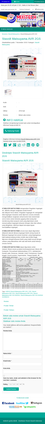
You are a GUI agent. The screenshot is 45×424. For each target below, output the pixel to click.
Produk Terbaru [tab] (9, 310)
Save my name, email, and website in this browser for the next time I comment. (22, 379)
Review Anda (7, 331)
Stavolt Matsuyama (13, 34)
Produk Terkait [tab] (8, 306)
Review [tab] (6, 301)
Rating (5, 384)
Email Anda (7, 361)
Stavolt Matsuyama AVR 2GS (21, 38)
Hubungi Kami (13, 131)
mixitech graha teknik (10, 421)
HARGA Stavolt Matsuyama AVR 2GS (17, 291)
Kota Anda (6, 368)
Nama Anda (7, 353)
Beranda (4, 34)
